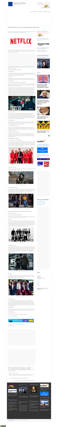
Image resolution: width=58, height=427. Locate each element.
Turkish (31, 375)
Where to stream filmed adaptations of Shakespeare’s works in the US (34, 384)
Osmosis (11, 369)
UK (44, 51)
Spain (42, 51)
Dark (26, 367)
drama (20, 374)
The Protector (30, 369)
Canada (47, 154)
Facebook (17, 324)
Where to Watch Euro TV (40, 204)
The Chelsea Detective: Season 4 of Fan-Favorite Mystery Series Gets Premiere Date (12, 409)
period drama (18, 375)
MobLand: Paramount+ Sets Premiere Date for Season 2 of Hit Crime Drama (12, 406)
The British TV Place (13, 400)
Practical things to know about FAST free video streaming (45, 407)
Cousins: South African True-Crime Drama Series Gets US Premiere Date (34, 407)
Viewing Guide (40, 11)
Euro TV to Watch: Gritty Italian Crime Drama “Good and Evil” (18, 378)
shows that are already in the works (29, 67)
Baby (24, 367)
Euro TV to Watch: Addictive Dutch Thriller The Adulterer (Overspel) (24, 380)
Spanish (23, 375)
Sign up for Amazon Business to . (45, 410)
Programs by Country (46, 11)
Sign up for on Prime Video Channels (23, 396)
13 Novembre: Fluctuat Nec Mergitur (17, 367)
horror (33, 374)
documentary (17, 374)
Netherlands (14, 375)
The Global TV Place (34, 401)
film (27, 374)
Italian (9, 375)
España (38, 155)
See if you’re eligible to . (34, 396)
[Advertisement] (29, 19)
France (46, 50)
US (39, 156)
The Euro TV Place (19, 3)
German (31, 374)
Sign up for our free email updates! (45, 7)
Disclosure (38, 285)
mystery (12, 375)
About (38, 282)
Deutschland (42, 155)
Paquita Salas (15, 369)
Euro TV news (25, 374)
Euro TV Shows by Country (41, 201)
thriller (29, 375)
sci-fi (21, 375)
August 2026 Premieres (33, 11)
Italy (40, 51)
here (16, 213)
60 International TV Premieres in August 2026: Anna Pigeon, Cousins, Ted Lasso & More (34, 404)
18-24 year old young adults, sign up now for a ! (45, 398)
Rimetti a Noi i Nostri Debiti (23, 369)
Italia (47, 155)
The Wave (13, 370)
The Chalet (13, 304)
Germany (38, 51)
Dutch (22, 374)
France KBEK (27, 303)
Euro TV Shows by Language (41, 202)
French (29, 374)
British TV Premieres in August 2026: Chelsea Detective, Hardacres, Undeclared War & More (13, 403)
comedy (10, 374)
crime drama (13, 374)
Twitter (22, 324)
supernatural (26, 375)
